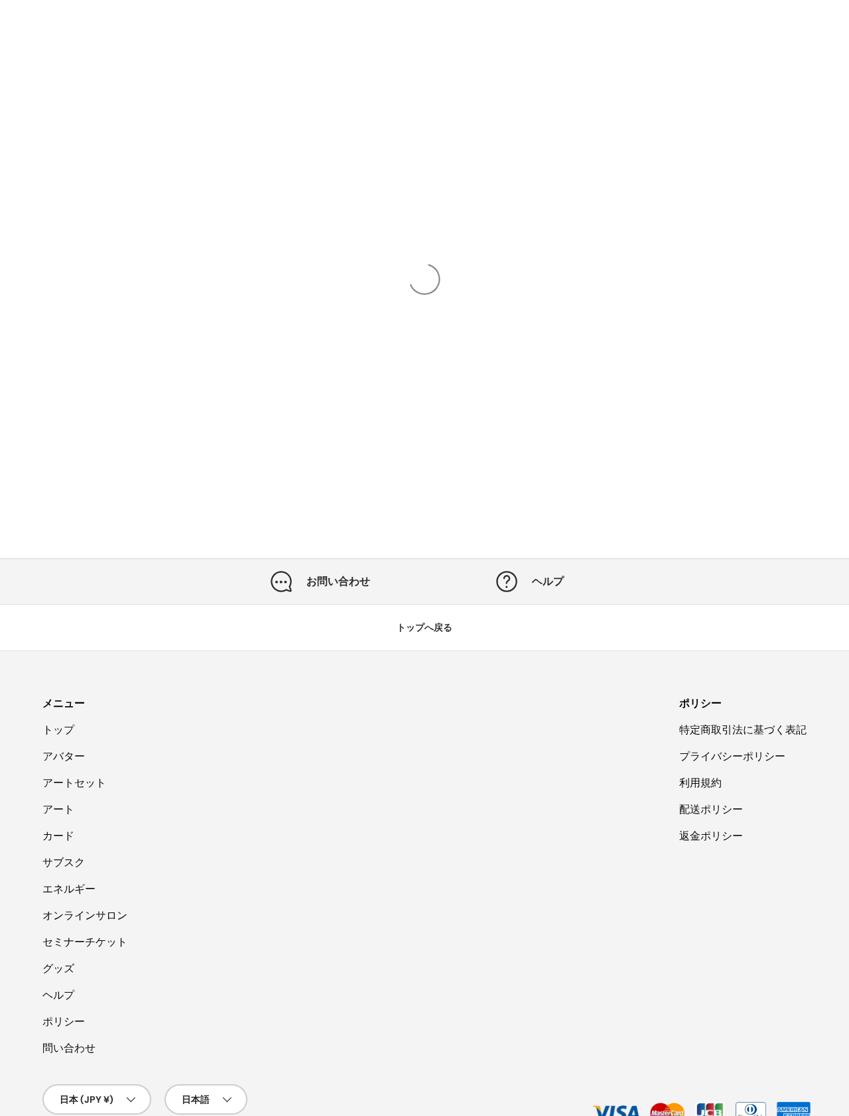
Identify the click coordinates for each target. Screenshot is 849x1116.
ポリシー (63, 1021)
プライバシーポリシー (732, 756)
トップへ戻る (424, 627)
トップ (58, 730)
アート (58, 809)
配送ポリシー (711, 809)
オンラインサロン (84, 915)
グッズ (58, 968)
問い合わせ (69, 1048)
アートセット (74, 783)
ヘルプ (58, 995)
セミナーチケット (84, 942)
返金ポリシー (711, 836)
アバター (63, 756)
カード (58, 836)
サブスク (63, 862)
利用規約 (700, 783)
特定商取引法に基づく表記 (743, 730)
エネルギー (69, 889)
